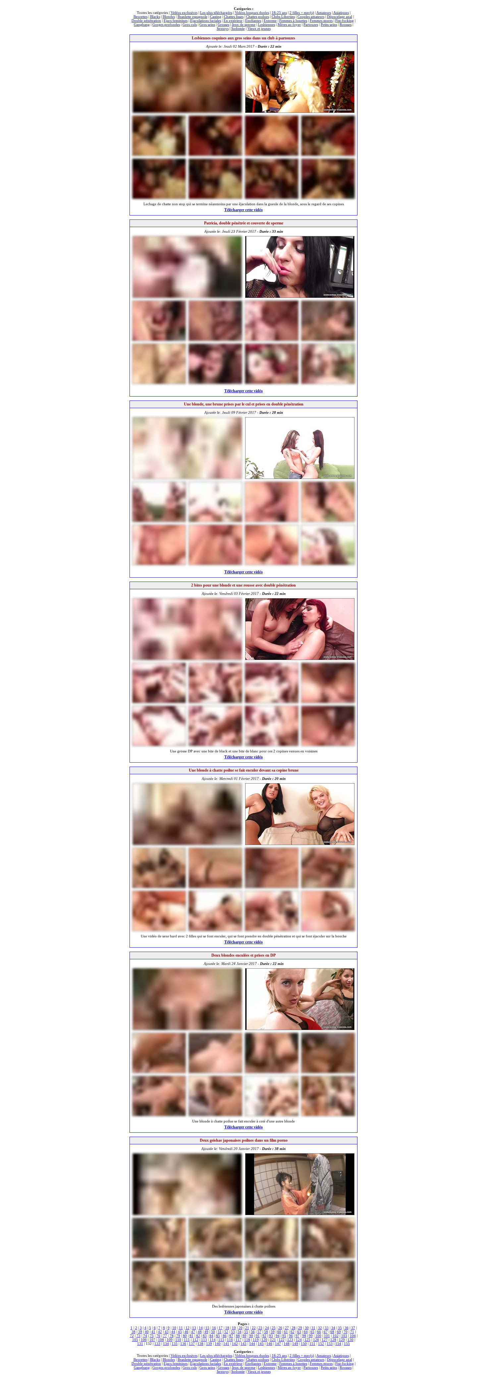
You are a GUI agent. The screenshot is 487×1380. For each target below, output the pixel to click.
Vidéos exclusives (184, 13)
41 (153, 1332)
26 (280, 1328)
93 (271, 1336)
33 (327, 1328)
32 (320, 1328)
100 (318, 1336)
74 (145, 1336)
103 (344, 1336)
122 (282, 1340)
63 (299, 1332)
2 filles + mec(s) (302, 13)
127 (325, 1340)
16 (214, 1328)
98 (304, 1336)
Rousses (346, 24)
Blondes (169, 17)
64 (306, 1332)
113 (204, 1340)
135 (175, 1344)
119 (256, 1340)
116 (230, 1340)
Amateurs (323, 13)
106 (144, 1340)
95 (284, 1336)
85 (218, 1336)
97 (297, 1336)
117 (239, 1340)
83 (205, 1336)
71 (352, 1332)
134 (166, 1344)
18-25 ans (279, 13)
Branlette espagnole (192, 17)
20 (241, 1328)
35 (340, 1328)
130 (350, 1340)
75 (152, 1336)
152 (321, 1344)
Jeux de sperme (243, 24)
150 (304, 1344)
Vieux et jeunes (259, 28)
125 (307, 1340)
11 (181, 1328)
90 (251, 1336)
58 (266, 1332)
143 (243, 1344)
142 (235, 1344)
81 (191, 1336)
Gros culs (190, 24)
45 (180, 1332)
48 (200, 1332)
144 (252, 1344)
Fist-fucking (344, 21)
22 (254, 1328)
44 (173, 1332)
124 (299, 1340)
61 (286, 1332)
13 (194, 1328)
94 (278, 1336)
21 (247, 1328)
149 (295, 1344)
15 (207, 1328)
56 (253, 1332)
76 (158, 1336)
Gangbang (142, 24)
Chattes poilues (257, 17)
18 (227, 1328)
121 (273, 1340)
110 (178, 1340)
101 (327, 1336)
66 (319, 1332)
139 (209, 1344)
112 (195, 1340)
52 (226, 1332)
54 (240, 1332)
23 (260, 1328)
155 (347, 1344)
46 (187, 1332)
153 (330, 1344)
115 (221, 1340)
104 (353, 1336)
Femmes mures (321, 21)
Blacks (155, 17)
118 (247, 1340)
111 (187, 1340)
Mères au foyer (289, 24)
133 (157, 1344)
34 (333, 1328)
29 (300, 1328)
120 (264, 1340)
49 (206, 1332)
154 (338, 1344)
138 (200, 1344)
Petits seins (329, 24)
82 (198, 1336)
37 (353, 1328)
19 (234, 1328)
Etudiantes (253, 21)
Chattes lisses (234, 17)
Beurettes (140, 17)
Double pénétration (146, 21)
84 (211, 1336)
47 (193, 1332)
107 (152, 1340)
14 (201, 1328)
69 (339, 1332)
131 (140, 1344)
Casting (215, 17)
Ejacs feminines (176, 21)
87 (231, 1336)
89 (244, 1336)
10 (174, 1328)
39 (140, 1332)
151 (312, 1344)
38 (133, 1332)
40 (147, 1332)
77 (165, 1336)
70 (346, 1332)
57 (259, 1332)
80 (185, 1336)
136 (183, 1344)
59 (273, 1332)
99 (311, 1336)
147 (278, 1344)
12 (187, 1328)
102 (336, 1336)
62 (293, 1332)
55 (246, 1332)
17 (221, 1328)
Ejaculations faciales (205, 21)
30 (307, 1328)
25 (274, 1328)
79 (178, 1336)
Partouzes (310, 24)
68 (332, 1332)
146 (269, 1344)
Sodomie (238, 28)
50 (213, 1332)
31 (313, 1328)
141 (226, 1344)
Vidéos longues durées (252, 13)
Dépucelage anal (339, 17)
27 (287, 1328)
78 (172, 1336)
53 (233, 1332)
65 (312, 1332)
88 (238, 1336)
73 (138, 1336)
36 (347, 1328)
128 (333, 1340)
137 (192, 1344)
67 (326, 1332)
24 (267, 1328)
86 (225, 1336)
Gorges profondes (166, 24)
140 (218, 1344)
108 (161, 1340)
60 (279, 1332)
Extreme (270, 21)
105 (135, 1340)
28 (294, 1328)
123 (290, 1340)
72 (132, 1336)
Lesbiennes (266, 24)
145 (261, 1344)
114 (213, 1340)
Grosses (223, 24)
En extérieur (233, 21)
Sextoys (223, 28)
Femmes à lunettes (293, 21)
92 (264, 1336)
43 (167, 1332)
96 (291, 1336)
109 (170, 1340)
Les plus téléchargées (216, 13)
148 (287, 1344)
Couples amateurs (311, 17)
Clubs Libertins (283, 17)
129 (342, 1340)
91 (258, 1336)
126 (316, 1340)
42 (160, 1332)
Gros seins (207, 24)
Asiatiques (341, 13)
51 (220, 1332)
